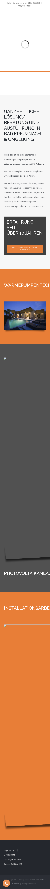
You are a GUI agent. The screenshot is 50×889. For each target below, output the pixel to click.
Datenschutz (9, 854)
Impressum (9, 850)
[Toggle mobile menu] (45, 13)
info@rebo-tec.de (25, 5)
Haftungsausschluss (12, 859)
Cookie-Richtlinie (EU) (13, 864)
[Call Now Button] (6, 883)
